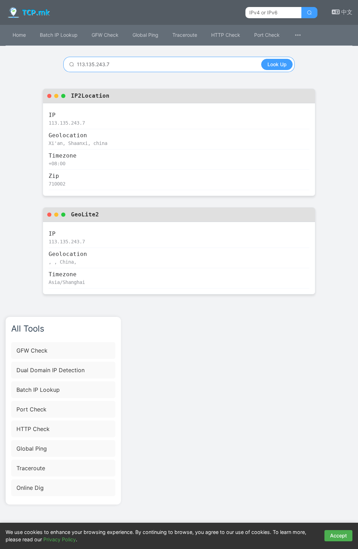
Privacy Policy (59, 539)
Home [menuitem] (19, 35)
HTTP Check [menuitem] (225, 35)
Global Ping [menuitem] (145, 35)
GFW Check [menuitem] (105, 35)
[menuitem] (302, 35)
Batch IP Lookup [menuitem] (59, 35)
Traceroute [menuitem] (184, 35)
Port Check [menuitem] (267, 35)
